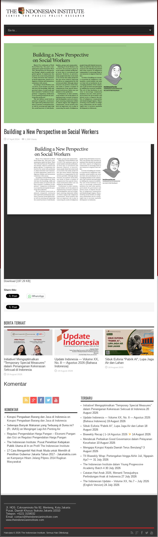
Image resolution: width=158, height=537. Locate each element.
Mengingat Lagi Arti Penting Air (42, 429)
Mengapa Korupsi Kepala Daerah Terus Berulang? (112, 447)
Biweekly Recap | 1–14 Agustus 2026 (105, 434)
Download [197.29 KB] (17, 281)
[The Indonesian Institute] (45, 14)
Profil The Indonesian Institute (51, 445)
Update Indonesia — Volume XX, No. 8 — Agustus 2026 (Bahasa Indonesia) (77, 362)
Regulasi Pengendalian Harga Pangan (43, 437)
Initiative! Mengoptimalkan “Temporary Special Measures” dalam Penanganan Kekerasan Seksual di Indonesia (24, 364)
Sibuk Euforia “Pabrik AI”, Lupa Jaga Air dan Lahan (113, 425)
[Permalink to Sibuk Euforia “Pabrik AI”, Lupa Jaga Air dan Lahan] (129, 354)
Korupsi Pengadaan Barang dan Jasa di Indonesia (36, 420)
